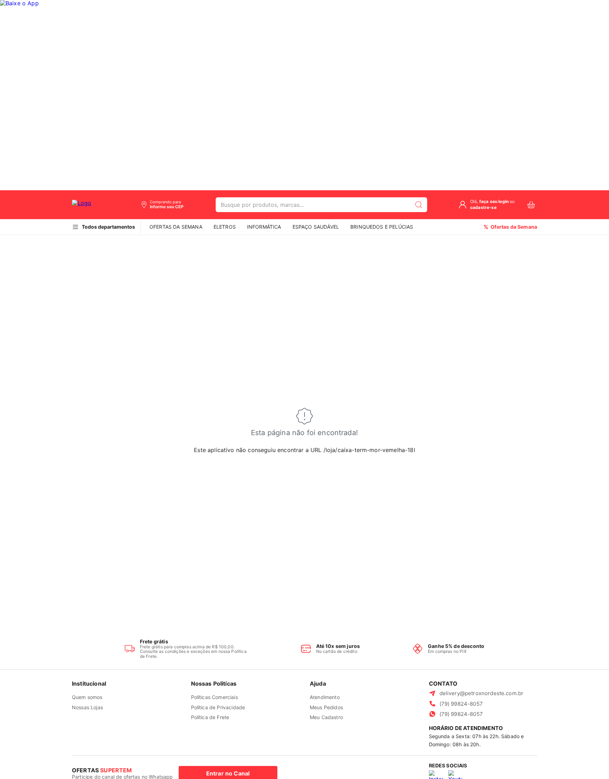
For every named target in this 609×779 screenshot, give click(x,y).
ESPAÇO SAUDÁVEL (316, 227)
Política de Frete (210, 717)
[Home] (90, 205)
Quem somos (87, 697)
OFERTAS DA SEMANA (175, 227)
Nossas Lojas (87, 707)
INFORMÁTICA (264, 227)
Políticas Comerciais (214, 697)
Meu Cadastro (326, 717)
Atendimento (325, 697)
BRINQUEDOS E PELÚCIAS (381, 227)
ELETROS (225, 227)
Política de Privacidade (218, 707)
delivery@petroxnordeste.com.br (481, 693)
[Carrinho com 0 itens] (531, 205)
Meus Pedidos (326, 707)
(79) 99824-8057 (461, 704)
